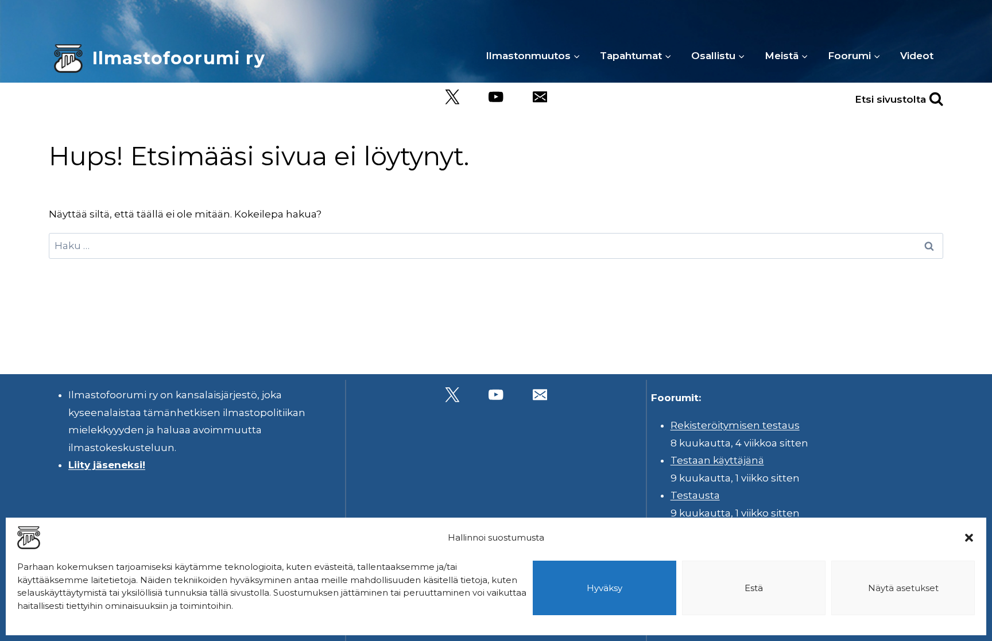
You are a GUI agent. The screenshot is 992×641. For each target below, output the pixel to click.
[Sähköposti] (540, 97)
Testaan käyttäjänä (717, 460)
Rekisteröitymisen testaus (735, 425)
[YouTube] (496, 97)
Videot (916, 55)
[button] (969, 537)
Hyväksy (604, 587)
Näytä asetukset (903, 587)
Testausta (695, 495)
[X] (452, 97)
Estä (754, 587)
